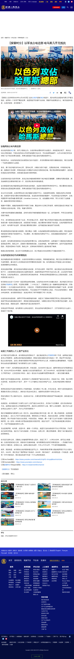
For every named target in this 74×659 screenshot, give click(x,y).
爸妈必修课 (45, 581)
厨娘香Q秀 (65, 585)
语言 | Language (32, 1)
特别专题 (44, 597)
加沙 (42, 98)
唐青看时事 (36, 585)
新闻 (11, 567)
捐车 (56, 1)
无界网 (67, 642)
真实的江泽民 (45, 613)
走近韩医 (54, 581)
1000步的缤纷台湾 (66, 589)
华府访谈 (26, 583)
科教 (15, 577)
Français (65, 550)
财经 (15, 575)
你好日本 (64, 572)
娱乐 (20, 570)
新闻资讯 (18, 560)
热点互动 (35, 572)
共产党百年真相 (45, 604)
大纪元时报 (21, 642)
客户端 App (63, 636)
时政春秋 (35, 576)
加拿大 (15, 550)
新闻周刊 (26, 581)
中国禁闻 (26, 574)
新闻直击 (26, 578)
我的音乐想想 (66, 592)
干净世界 (28, 642)
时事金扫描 (36, 574)
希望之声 (36, 642)
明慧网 (55, 642)
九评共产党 (44, 611)
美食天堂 (64, 576)
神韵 (6, 1)
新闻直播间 (56, 7)
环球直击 (26, 572)
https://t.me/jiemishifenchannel (33, 465)
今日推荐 (17, 582)
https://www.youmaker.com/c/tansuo (29, 462)
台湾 (15, 572)
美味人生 (64, 578)
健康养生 (55, 567)
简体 (25, 1)
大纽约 (9, 550)
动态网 (61, 642)
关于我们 (12, 636)
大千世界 (64, 583)
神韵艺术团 (12, 642)
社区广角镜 (27, 587)
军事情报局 (21, 37)
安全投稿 (40, 636)
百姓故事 (43, 622)
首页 (2, 37)
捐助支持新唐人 (55, 560)
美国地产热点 (46, 585)
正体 (21, 1)
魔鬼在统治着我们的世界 (48, 609)
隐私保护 (26, 636)
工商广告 (43, 629)
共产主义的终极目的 (47, 606)
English (58, 550)
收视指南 (19, 636)
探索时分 (7, 465)
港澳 (15, 570)
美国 (10, 572)
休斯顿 (30, 550)
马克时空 (35, 590)
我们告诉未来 (45, 599)
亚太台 (45, 550)
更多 (11, 644)
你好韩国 (64, 574)
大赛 (10, 1)
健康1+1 (54, 569)
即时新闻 (11, 582)
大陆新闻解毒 (37, 592)
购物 (60, 1)
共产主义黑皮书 (45, 620)
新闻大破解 (36, 581)
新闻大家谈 (36, 569)
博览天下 (11, 584)
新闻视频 (27, 567)
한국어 (16, 553)
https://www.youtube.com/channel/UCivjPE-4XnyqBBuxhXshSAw (38, 459)
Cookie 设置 (37, 656)
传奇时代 (43, 602)
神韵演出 (11, 587)
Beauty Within (66, 581)
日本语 (10, 553)
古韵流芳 (44, 574)
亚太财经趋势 (28, 590)
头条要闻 (11, 580)
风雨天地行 (44, 618)
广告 (47, 1)
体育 (20, 572)
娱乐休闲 (65, 567)
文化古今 (44, 583)
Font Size (65, 92)
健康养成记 (55, 576)
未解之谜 (44, 569)
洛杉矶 (20, 550)
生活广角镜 (65, 569)
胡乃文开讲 (55, 574)
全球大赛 (17, 587)
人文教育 (45, 567)
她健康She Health (57, 572)
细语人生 (35, 594)
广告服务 (48, 636)
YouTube (72, 2)
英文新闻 (41, 1)
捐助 (51, 1)
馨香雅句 (44, 576)
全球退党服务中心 (46, 642)
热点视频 (17, 580)
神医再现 (54, 578)
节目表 (36, 560)
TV (63, 7)
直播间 (43, 560)
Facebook (66, 2)
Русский (4, 553)
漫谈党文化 (44, 624)
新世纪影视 (5, 644)
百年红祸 (43, 615)
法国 (35, 550)
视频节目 (7, 37)
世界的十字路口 (37, 587)
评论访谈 (13, 37)
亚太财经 (26, 592)
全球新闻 (26, 569)
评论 (10, 575)
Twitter (69, 2)
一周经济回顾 (28, 585)
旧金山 (39, 550)
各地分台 (16, 1)
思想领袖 (35, 578)
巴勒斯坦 (9, 284)
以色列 (34, 98)
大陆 (10, 577)
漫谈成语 (44, 578)
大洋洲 (25, 550)
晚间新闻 (26, 576)
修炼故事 (43, 627)
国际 (10, 570)
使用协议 (33, 636)
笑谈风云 (44, 572)
